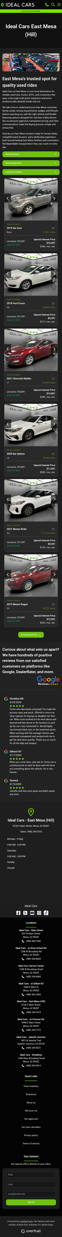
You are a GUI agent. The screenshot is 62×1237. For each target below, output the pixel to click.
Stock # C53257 (13, 224)
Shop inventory (12, 154)
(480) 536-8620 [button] (33, 958)
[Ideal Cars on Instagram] (37, 912)
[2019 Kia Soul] (31, 199)
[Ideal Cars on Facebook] (17, 912)
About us (31, 1102)
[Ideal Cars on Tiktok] (44, 912)
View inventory (31, 1086)
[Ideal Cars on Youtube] (31, 912)
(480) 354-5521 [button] (33, 1047)
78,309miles (49, 458)
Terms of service (31, 1143)
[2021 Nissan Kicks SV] (31, 500)
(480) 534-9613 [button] (33, 1065)
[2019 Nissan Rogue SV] (31, 575)
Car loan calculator (31, 1127)
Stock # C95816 (13, 600)
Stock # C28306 (13, 299)
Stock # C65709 (13, 525)
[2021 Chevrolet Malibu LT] (31, 350)
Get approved (31, 1119)
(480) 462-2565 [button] (33, 994)
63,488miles (49, 382)
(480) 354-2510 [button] (33, 1012)
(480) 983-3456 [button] (33, 941)
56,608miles (49, 307)
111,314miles (48, 533)
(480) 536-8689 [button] (33, 976)
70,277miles (49, 608)
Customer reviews (13, 172)
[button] (47, 5)
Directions (31, 1094)
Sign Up (31, 1202)
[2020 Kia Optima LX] (31, 425)
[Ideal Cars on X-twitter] (24, 912)
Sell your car (31, 1110)
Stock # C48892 (13, 375)
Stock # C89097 (13, 450)
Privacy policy (31, 1135)
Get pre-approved (13, 163)
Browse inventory (29, 635)
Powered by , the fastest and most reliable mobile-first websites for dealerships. (31, 1223)
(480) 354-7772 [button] (33, 1030)
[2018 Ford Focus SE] (31, 274)
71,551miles (49, 232)
